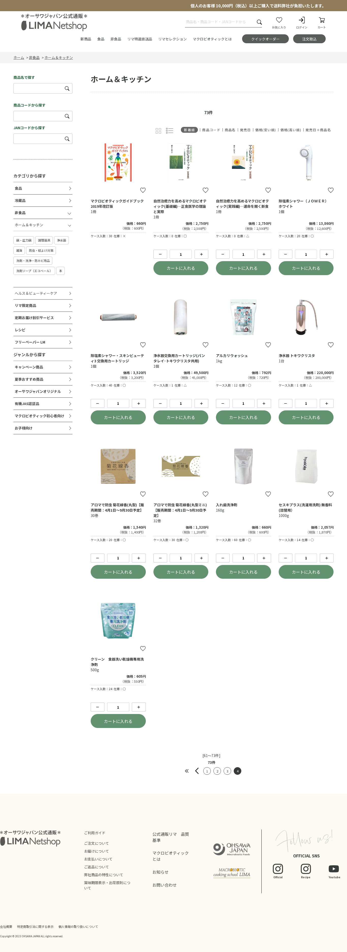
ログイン (301, 27)
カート (322, 27)
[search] (67, 88)
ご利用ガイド (94, 832)
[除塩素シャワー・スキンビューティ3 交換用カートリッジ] (118, 317)
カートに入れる (181, 268)
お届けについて (96, 851)
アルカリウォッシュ (232, 355)
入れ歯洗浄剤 (226, 504)
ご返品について (96, 866)
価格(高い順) (290, 129)
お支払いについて (98, 858)
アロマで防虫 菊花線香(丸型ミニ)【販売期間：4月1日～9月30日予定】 (180, 510)
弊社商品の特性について (103, 874)
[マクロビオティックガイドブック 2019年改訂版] (118, 162)
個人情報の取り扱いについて (78, 926)
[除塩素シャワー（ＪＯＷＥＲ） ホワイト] (306, 162)
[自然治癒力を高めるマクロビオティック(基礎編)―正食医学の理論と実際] (180, 162)
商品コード (211, 129)
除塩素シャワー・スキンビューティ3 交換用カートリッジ (117, 358)
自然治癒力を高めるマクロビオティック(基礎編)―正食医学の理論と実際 (180, 206)
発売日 (245, 129)
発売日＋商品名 (318, 129)
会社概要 (6, 926)
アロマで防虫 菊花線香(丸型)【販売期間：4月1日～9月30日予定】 (117, 507)
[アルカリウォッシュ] (243, 317)
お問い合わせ (164, 885)
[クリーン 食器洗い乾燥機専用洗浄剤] (118, 621)
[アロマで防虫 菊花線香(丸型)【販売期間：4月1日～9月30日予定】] (118, 466)
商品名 (230, 129)
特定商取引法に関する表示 (35, 926)
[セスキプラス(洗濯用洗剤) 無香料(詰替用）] (306, 466)
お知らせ (160, 872)
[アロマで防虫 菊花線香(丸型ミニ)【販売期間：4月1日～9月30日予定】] (180, 466)
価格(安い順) (265, 129)
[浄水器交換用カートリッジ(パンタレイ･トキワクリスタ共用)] (180, 317)
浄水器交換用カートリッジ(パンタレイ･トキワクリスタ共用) (179, 358)
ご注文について (96, 843)
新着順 (189, 129)
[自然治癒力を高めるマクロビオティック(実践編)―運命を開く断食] (243, 162)
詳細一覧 (170, 131)
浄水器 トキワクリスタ (297, 355)
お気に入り (279, 27)
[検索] (259, 22)
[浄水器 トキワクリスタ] (306, 317)
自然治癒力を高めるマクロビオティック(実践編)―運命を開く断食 (242, 203)
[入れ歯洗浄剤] (243, 466)
